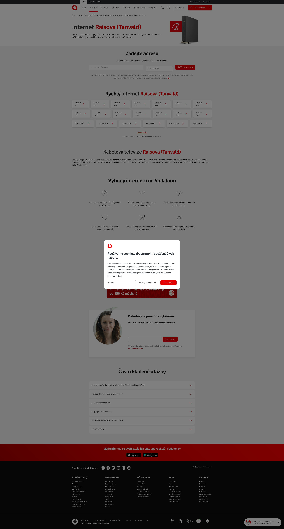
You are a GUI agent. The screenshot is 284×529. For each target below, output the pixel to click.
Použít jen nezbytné (147, 282)
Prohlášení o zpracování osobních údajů (142, 273)
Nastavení (111, 283)
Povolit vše (168, 282)
